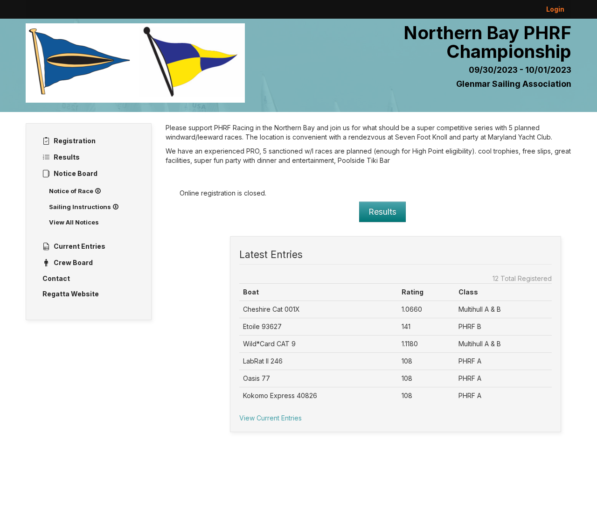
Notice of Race (72, 191)
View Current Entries (270, 418)
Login (555, 9)
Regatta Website (70, 294)
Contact (56, 278)
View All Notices (74, 222)
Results (382, 212)
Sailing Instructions (80, 206)
